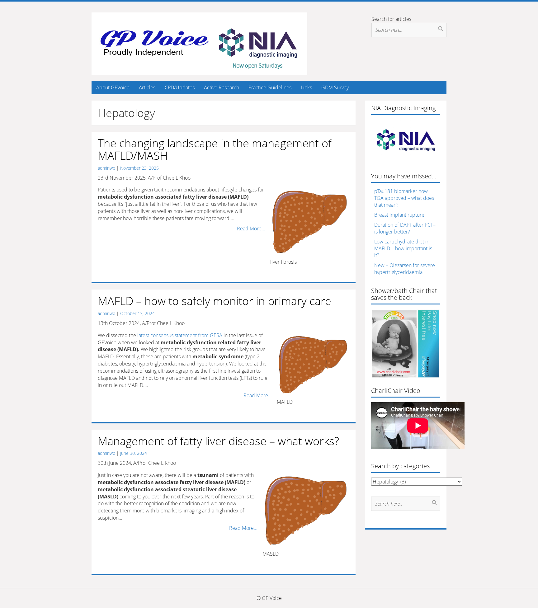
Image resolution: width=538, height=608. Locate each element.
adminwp (106, 168)
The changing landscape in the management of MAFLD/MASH (215, 149)
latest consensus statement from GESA (179, 335)
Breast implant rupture (399, 214)
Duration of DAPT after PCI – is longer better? (405, 228)
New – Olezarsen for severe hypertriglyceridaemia (404, 269)
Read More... (251, 228)
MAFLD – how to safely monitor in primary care (214, 301)
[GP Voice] (199, 43)
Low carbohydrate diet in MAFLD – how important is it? (403, 248)
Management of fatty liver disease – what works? (218, 441)
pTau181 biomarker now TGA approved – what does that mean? (404, 198)
